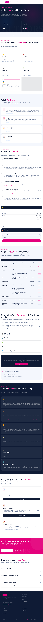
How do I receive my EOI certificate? (21, 578)
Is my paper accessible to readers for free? (21, 585)
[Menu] (41, 1)
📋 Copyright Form (21, 237)
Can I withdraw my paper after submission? (21, 582)
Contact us (24, 612)
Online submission (25, 596)
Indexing (4, 612)
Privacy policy (24, 610)
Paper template (24, 601)
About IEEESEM (24, 608)
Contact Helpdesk (18, 550)
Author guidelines (25, 599)
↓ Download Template (21, 499)
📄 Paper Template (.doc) (21, 234)
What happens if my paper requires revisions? (21, 575)
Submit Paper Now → (21, 240)
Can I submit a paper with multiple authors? (21, 572)
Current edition (5, 610)
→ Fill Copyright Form (21, 515)
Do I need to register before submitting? (21, 568)
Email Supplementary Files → (21, 364)
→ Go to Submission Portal (21, 531)
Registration (4, 613)
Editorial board (5, 608)
